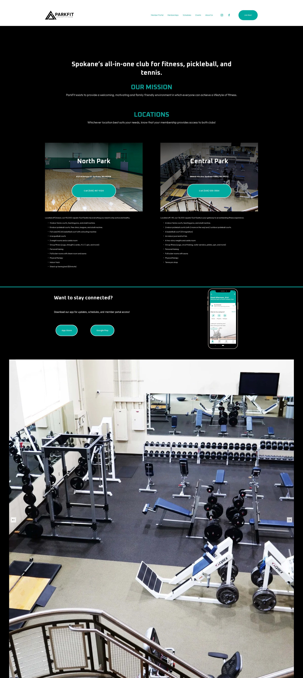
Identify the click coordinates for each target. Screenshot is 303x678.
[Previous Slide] (13, 519)
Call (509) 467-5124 (94, 190)
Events (198, 15)
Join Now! (248, 15)
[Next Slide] (289, 519)
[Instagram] (221, 15)
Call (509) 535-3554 (209, 190)
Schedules (187, 15)
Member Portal (157, 15)
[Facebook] (229, 15)
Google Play (102, 330)
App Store (67, 330)
